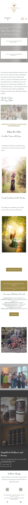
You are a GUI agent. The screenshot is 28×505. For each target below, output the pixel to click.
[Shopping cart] (26, 18)
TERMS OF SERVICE (14, 496)
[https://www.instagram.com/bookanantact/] (20, 489)
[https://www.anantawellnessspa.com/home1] (7, 18)
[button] (22, 19)
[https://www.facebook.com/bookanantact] (7, 489)
